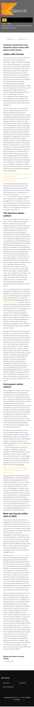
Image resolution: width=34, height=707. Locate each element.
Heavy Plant (6, 683)
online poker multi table (10, 302)
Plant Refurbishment (8, 687)
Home (4, 23)
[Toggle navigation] (4, 20)
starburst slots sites (20, 555)
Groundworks (22, 683)
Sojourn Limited (20, 697)
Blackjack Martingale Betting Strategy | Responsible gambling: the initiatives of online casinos (15, 470)
